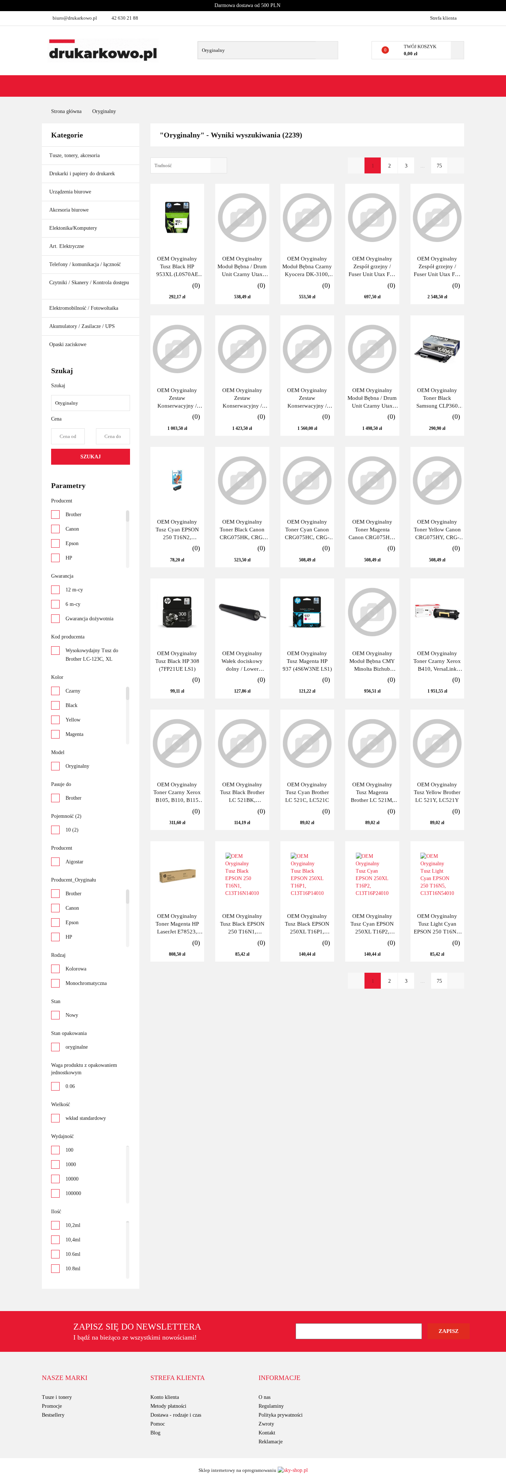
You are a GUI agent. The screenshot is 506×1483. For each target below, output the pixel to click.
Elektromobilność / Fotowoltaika (84, 308)
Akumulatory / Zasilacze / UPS (82, 326)
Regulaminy (271, 1406)
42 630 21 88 (124, 18)
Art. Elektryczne (67, 246)
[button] (64, 1378)
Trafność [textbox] (163, 165)
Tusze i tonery (57, 1397)
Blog (155, 1433)
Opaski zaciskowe (67, 344)
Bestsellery (53, 1415)
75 (439, 166)
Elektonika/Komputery (74, 228)
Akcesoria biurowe (69, 210)
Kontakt (267, 1433)
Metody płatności (168, 1406)
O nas (264, 1397)
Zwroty (266, 1424)
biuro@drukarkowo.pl (75, 18)
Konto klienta (164, 1397)
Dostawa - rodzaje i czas (175, 1415)
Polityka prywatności (281, 1415)
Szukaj (90, 457)
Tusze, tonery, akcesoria (75, 155)
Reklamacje (271, 1441)
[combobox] (188, 165)
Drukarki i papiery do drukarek (82, 173)
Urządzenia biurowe (71, 192)
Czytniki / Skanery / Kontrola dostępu (89, 282)
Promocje (52, 1406)
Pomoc (157, 1424)
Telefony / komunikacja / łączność (85, 264)
